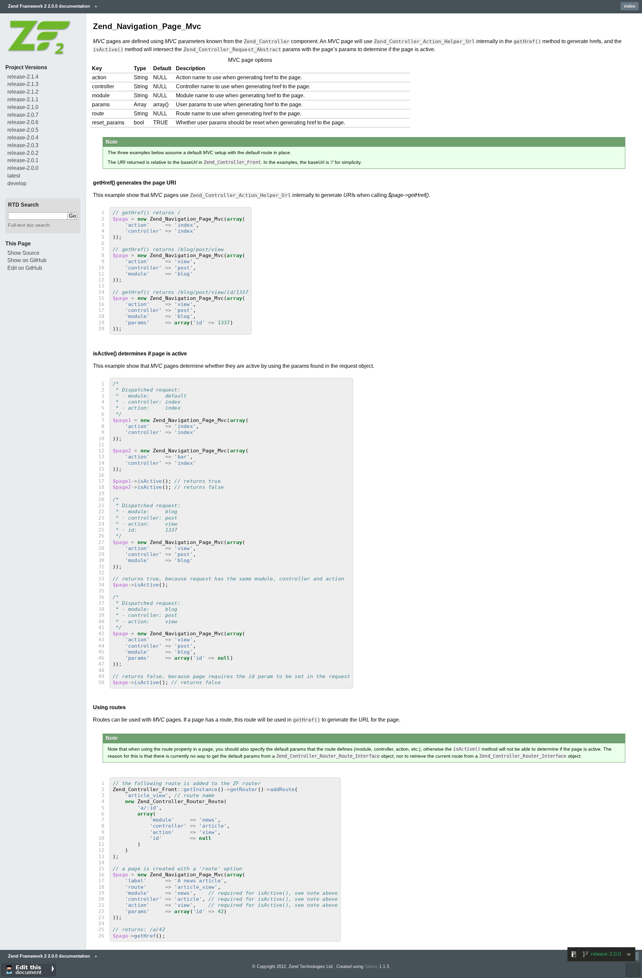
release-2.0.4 (22, 137)
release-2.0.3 (22, 145)
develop (16, 183)
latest (13, 176)
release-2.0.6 (22, 122)
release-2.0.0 (22, 168)
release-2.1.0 (22, 107)
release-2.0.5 (22, 130)
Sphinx (371, 966)
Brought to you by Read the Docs (633, 969)
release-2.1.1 (22, 99)
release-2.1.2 (22, 92)
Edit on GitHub (24, 268)
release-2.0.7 (22, 115)
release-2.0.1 (22, 160)
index (629, 6)
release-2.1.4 (22, 77)
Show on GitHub (26, 260)
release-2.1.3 (22, 84)
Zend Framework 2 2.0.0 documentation (49, 6)
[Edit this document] (29, 969)
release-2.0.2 (22, 153)
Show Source (23, 253)
